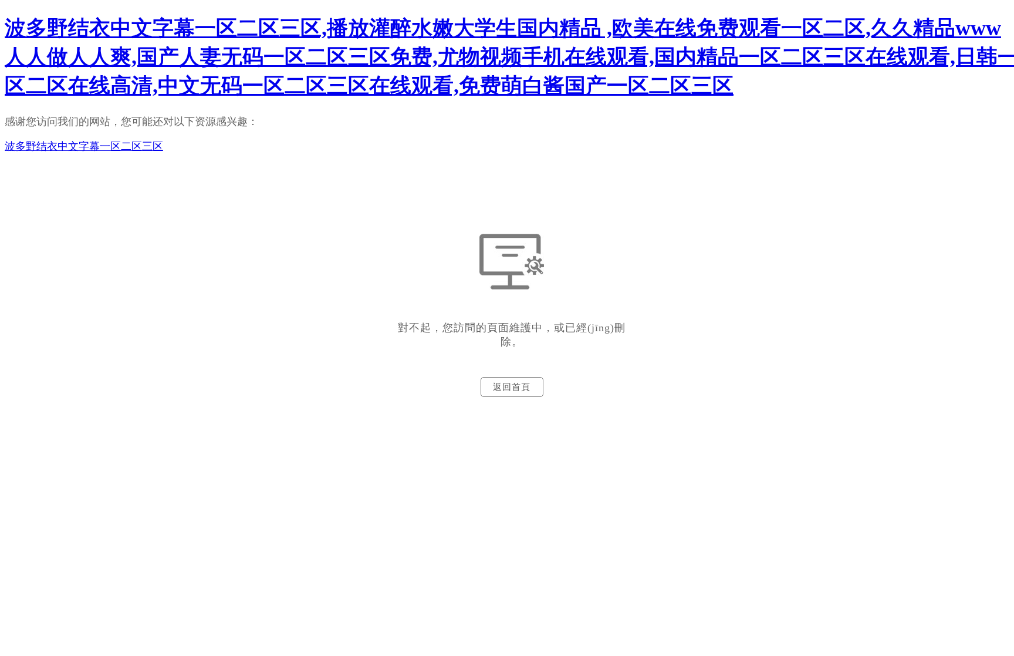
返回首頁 (511, 387)
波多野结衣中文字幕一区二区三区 (84, 146)
